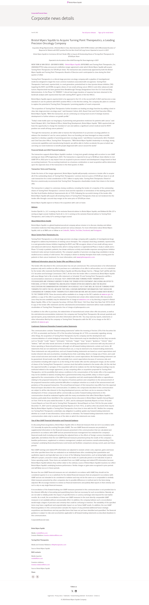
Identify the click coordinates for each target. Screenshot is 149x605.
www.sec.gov (106, 294)
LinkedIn (66, 230)
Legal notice (51, 595)
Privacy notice (59, 595)
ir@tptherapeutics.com (58, 545)
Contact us (97, 595)
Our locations (89, 595)
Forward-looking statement (78, 595)
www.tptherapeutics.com (86, 257)
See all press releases (89, 32)
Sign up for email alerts (105, 32)
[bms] (74, 3)
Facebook (86, 230)
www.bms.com (84, 300)
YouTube (79, 230)
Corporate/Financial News (39, 13)
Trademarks (66, 595)
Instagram (97, 230)
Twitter (72, 230)
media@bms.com (42, 533)
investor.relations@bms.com (53, 535)
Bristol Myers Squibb (72, 64)
